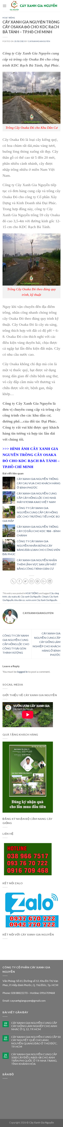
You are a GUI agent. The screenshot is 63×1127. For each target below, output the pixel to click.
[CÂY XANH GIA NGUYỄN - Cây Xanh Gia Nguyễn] (33, 6)
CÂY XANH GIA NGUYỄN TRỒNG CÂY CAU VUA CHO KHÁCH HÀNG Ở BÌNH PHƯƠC (38, 483)
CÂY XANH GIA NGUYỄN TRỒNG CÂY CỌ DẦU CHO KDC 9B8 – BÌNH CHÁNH (38, 531)
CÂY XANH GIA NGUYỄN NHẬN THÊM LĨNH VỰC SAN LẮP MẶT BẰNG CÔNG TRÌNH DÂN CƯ (37, 564)
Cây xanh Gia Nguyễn (31, 596)
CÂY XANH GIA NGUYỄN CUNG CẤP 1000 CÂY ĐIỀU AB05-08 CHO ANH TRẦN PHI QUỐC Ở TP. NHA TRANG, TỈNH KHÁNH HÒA (34, 1059)
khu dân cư (19, 600)
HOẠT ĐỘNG (9, 18)
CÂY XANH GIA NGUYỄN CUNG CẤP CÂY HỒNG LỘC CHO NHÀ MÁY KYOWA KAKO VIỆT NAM (37, 497)
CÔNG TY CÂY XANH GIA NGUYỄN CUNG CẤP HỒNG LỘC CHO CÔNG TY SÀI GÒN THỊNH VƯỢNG (16, 644)
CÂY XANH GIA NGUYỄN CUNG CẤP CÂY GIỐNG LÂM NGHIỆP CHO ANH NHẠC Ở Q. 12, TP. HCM (34, 1026)
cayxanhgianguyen (39, 41)
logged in (22, 671)
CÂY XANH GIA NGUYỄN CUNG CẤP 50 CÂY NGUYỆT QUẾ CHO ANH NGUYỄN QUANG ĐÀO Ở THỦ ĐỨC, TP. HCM (35, 1041)
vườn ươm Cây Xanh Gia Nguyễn (41, 600)
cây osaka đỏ (14, 596)
